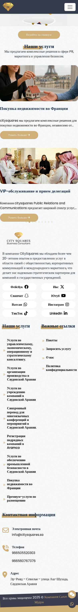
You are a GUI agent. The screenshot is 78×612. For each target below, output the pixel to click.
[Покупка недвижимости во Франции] (39, 84)
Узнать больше (18, 135)
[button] (26, 222)
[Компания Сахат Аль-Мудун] (70, 7)
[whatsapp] (72, 604)
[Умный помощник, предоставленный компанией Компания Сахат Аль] (72, 594)
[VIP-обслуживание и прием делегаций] (39, 167)
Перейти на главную (39, 35)
